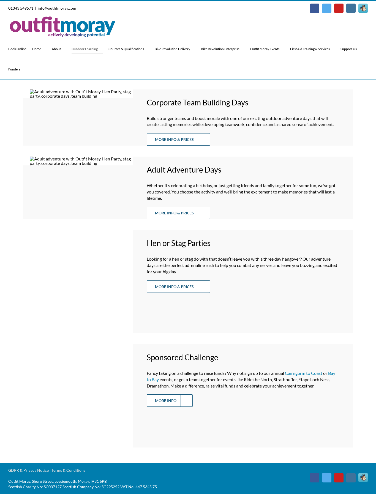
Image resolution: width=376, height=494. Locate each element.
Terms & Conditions (68, 470)
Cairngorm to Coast (303, 373)
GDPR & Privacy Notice (28, 470)
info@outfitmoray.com (57, 8)
